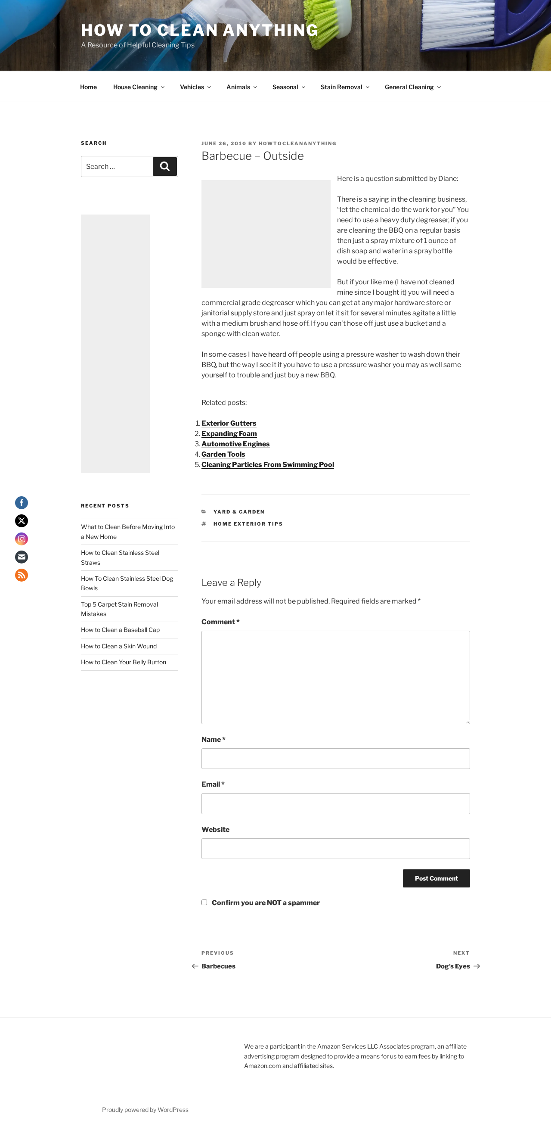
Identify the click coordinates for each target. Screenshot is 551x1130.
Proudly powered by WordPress (145, 1109)
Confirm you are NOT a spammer (265, 903)
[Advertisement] (266, 234)
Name (213, 739)
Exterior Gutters (229, 423)
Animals (238, 86)
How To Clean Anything (200, 30)
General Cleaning (409, 86)
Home (88, 86)
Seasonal (285, 86)
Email (213, 784)
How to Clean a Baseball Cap (120, 629)
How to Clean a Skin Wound (119, 646)
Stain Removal (341, 86)
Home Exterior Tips (248, 524)
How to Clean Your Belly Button (123, 662)
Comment (220, 622)
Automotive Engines (235, 444)
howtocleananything (298, 143)
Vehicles (192, 86)
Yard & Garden (239, 512)
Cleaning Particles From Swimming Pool (267, 465)
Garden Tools (223, 454)
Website (215, 829)
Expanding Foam (229, 434)
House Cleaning (135, 86)
